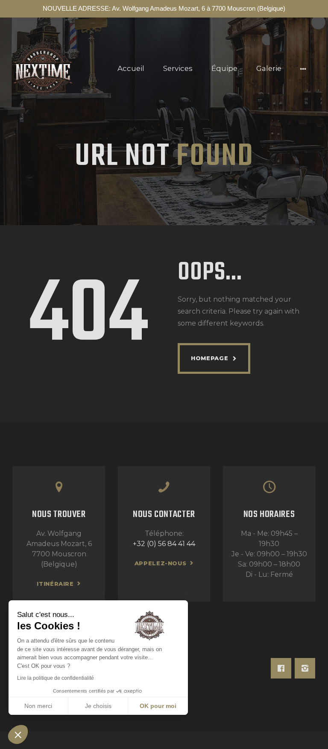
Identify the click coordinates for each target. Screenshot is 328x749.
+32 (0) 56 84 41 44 (164, 544)
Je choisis (98, 705)
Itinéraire (55, 583)
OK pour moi (158, 705)
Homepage (209, 358)
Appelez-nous (161, 563)
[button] (18, 734)
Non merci (38, 705)
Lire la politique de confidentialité (55, 678)
